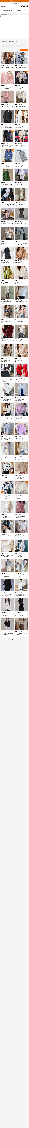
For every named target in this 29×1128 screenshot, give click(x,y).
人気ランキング (21, 10)
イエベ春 (5, 46)
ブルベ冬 (11, 46)
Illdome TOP (4, 14)
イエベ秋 (18, 46)
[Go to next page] (19, 639)
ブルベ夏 (24, 46)
